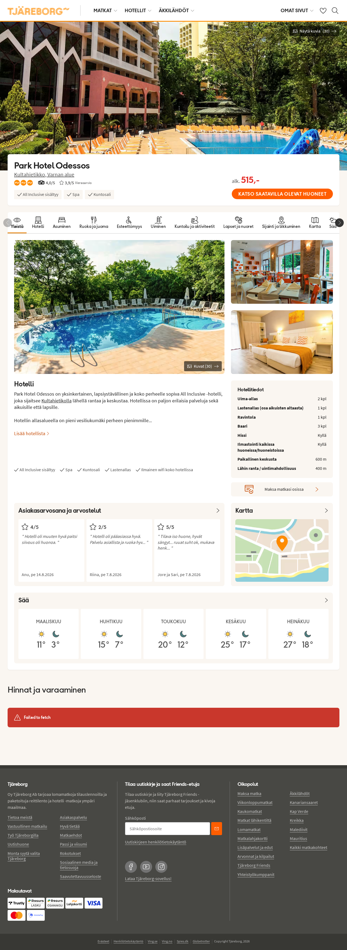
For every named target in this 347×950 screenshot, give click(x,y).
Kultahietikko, (30, 174)
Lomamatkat (249, 829)
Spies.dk (182, 941)
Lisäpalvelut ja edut (255, 847)
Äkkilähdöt (174, 10)
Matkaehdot (71, 835)
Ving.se (153, 941)
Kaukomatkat (249, 811)
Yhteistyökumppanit (255, 874)
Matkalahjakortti (252, 838)
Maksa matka (249, 793)
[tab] (17, 222)
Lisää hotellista (29, 433)
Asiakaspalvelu (73, 817)
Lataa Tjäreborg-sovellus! (148, 878)
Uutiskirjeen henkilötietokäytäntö (155, 842)
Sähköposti (135, 818)
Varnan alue (60, 174)
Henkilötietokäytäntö (128, 941)
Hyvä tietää (70, 826)
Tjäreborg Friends (253, 865)
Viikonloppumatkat (254, 802)
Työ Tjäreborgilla (23, 835)
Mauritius (298, 838)
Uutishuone (18, 844)
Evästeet (103, 941)
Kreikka (297, 820)
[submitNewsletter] (216, 828)
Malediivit (298, 829)
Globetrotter (201, 941)
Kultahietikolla (56, 401)
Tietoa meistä (20, 817)
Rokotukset (70, 853)
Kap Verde (299, 811)
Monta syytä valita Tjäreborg (24, 856)
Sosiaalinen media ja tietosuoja (79, 864)
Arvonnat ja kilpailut (255, 856)
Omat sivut (294, 10)
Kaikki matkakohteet (308, 847)
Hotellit (135, 10)
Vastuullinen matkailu (27, 826)
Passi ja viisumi (73, 844)
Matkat (103, 10)
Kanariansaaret (304, 802)
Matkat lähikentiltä (254, 820)
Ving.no (167, 941)
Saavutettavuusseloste (80, 876)
